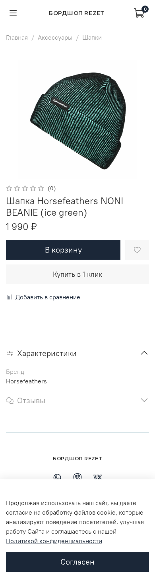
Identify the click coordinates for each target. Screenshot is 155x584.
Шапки (92, 37)
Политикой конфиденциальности (54, 541)
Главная (17, 37)
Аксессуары (55, 37)
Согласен (77, 562)
